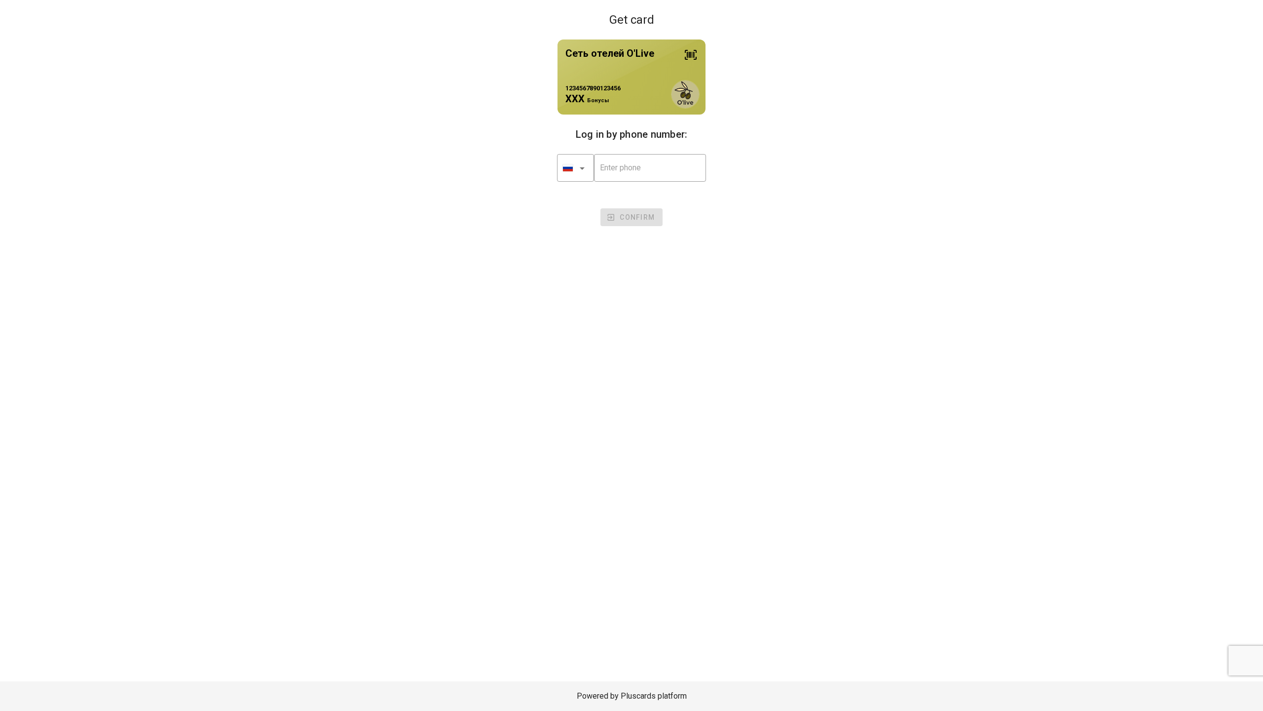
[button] (575, 168)
